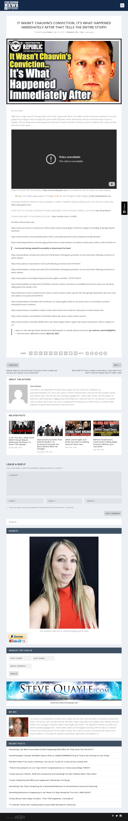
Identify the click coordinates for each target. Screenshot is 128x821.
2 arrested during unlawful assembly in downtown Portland (42, 248)
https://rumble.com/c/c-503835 (64, 216)
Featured (70, 32)
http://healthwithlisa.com (101, 196)
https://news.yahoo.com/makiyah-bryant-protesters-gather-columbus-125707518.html (46, 278)
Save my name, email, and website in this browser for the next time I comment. (41, 507)
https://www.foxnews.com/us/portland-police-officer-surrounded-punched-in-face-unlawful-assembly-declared (55, 236)
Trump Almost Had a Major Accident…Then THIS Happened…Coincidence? (41, 798)
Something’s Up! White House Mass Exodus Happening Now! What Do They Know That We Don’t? (51, 749)
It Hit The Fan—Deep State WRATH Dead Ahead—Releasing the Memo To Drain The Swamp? (21, 441)
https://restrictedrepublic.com (55, 190)
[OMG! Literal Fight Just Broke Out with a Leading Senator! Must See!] (78, 428)
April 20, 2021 (52, 333)
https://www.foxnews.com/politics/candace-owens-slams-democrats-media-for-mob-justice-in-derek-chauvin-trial (57, 310)
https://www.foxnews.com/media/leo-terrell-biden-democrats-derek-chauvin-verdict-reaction (48, 316)
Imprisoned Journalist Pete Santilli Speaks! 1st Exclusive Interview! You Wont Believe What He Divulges (49, 444)
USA (76, 32)
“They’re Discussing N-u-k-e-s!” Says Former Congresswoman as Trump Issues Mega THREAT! (50, 768)
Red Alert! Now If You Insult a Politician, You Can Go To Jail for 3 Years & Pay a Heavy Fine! (48, 761)
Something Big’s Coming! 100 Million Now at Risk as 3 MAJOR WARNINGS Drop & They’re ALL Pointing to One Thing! (59, 755)
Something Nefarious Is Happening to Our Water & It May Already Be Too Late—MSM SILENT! (50, 792)
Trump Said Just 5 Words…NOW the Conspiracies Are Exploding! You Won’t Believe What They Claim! (52, 774)
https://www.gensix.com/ (21, 205)
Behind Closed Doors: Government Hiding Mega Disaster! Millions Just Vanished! (105, 443)
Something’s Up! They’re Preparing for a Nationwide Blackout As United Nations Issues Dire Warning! (54, 786)
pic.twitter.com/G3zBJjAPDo (102, 330)
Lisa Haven (47, 32)
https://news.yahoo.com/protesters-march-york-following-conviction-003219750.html (45, 263)
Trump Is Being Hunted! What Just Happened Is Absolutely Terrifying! (39, 780)
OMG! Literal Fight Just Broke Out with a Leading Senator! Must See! (77, 441)
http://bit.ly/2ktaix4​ (103, 210)
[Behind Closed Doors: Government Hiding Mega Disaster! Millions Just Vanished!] (106, 428)
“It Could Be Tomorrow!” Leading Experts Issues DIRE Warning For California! (43, 804)
